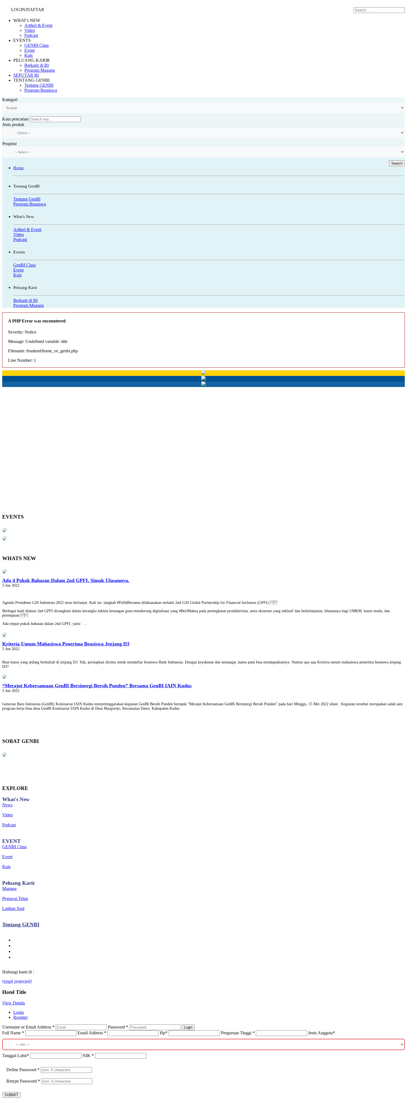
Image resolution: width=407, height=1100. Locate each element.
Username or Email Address (28, 1027)
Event (29, 50)
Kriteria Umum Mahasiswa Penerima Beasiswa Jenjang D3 (65, 644)
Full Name (13, 1032)
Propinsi (9, 143)
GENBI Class (36, 45)
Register (20, 1017)
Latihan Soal (13, 908)
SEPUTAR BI (26, 75)
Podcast (31, 35)
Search (397, 163)
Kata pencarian (15, 119)
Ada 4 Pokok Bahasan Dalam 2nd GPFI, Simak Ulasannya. (65, 580)
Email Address (92, 1032)
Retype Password (23, 1081)
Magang (9, 888)
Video (29, 30)
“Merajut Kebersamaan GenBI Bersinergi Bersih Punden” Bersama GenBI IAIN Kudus (97, 685)
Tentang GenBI (26, 199)
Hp (164, 1032)
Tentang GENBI (38, 85)
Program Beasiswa (40, 90)
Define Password (23, 1069)
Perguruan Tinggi (238, 1032)
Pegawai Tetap (15, 898)
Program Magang (39, 70)
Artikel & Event (38, 25)
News (7, 804)
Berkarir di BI (36, 65)
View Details (13, 1003)
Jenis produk (13, 124)
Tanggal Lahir (15, 1055)
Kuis (28, 55)
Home (18, 168)
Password (118, 1027)
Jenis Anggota (321, 1032)
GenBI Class (24, 265)
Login (18, 1012)
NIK (88, 1055)
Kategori (9, 99)
